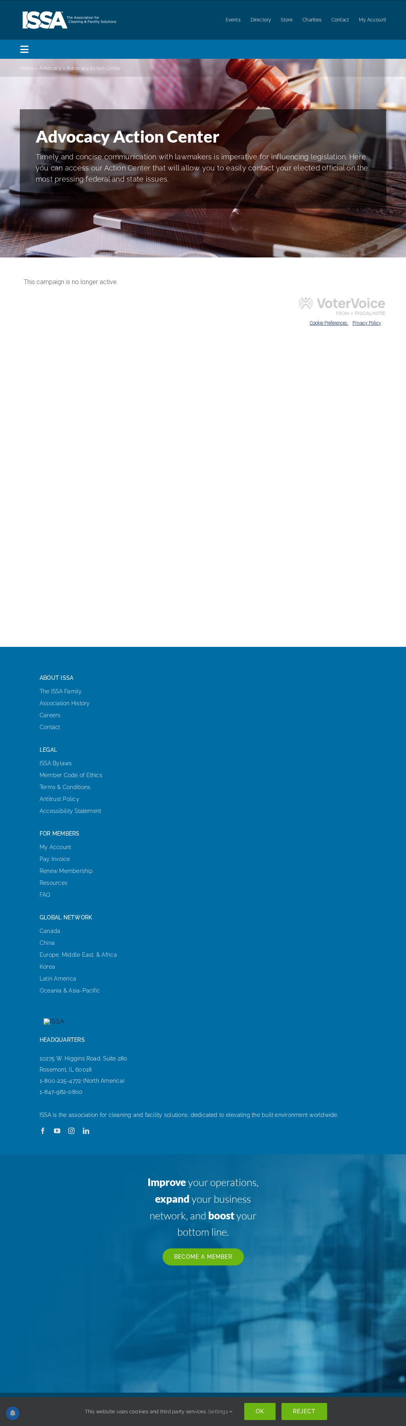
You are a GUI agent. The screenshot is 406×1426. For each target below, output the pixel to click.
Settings (218, 1411)
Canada (50, 931)
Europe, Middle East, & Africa (78, 955)
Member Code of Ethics (71, 775)
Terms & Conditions (65, 787)
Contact (50, 727)
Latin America (58, 978)
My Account (55, 847)
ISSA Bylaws (56, 763)
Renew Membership (66, 871)
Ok (260, 1411)
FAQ (45, 895)
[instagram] (71, 1130)
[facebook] (43, 1130)
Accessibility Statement (71, 811)
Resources (53, 883)
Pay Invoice (55, 859)
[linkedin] (86, 1130)
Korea (47, 967)
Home (27, 68)
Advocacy (50, 68)
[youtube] (57, 1130)
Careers (50, 715)
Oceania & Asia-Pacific (70, 990)
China (47, 943)
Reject (304, 1411)
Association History (65, 703)
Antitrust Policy (59, 799)
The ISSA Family (61, 691)
